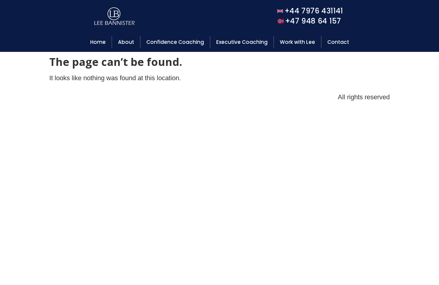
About (126, 42)
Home (98, 42)
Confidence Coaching (175, 42)
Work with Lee (297, 42)
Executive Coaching (242, 42)
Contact (338, 42)
